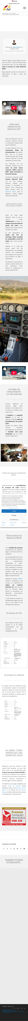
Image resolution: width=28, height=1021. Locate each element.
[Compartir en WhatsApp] (10, 848)
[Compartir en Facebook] (4, 848)
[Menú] (24, 8)
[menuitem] (14, 1)
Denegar (14, 515)
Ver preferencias (14, 519)
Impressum (24, 522)
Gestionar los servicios (14, 508)
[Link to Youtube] (24, 848)
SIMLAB (20, 579)
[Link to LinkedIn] (25, 1008)
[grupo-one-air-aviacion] (11, 8)
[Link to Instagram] (20, 848)
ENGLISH (15, 1)
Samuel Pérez (16, 47)
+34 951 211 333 (16, 3)
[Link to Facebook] (13, 1008)
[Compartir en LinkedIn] (14, 848)
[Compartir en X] (7, 848)
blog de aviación (14, 786)
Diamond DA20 (10, 191)
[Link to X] (20, 1008)
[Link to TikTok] (22, 1008)
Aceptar (14, 511)
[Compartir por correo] (17, 848)
